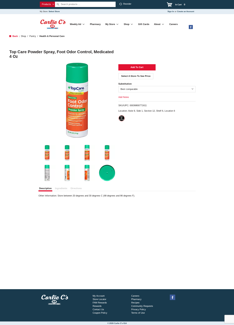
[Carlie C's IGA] (53, 24)
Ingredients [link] (61, 188)
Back (15, 36)
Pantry (32, 36)
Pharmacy (136, 299)
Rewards (97, 306)
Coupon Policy (100, 313)
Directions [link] (76, 188)
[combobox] (47, 4)
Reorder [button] (127, 4)
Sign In (171, 11)
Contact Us (98, 309)
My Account (99, 296)
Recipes (135, 302)
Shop (23, 36)
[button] (47, 153)
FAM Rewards (100, 302)
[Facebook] (191, 28)
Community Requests (142, 306)
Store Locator (99, 299)
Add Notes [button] (123, 97)
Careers (135, 296)
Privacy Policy (138, 309)
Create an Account (185, 11)
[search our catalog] (58, 4)
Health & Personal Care (51, 36)
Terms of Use (138, 313)
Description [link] (45, 188)
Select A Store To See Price (135, 76)
